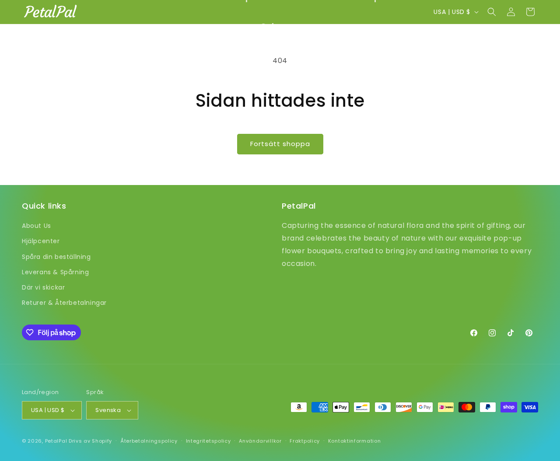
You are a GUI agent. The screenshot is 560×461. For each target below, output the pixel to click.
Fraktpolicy (305, 440)
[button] (279, 26)
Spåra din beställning (56, 256)
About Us (36, 225)
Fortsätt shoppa (280, 143)
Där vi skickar (43, 287)
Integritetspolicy (208, 440)
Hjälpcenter (41, 241)
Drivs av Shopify (90, 440)
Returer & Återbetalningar (64, 302)
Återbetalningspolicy (149, 440)
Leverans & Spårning (55, 272)
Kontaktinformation (354, 440)
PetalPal (56, 440)
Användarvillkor (260, 440)
